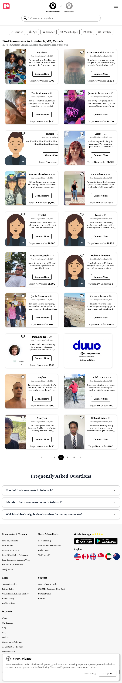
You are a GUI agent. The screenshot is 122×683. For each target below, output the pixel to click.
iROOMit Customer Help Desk (51, 589)
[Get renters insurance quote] (88, 351)
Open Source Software (12, 642)
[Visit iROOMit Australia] (116, 559)
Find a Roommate (10, 540)
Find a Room (8, 545)
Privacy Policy (8, 589)
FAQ (4, 632)
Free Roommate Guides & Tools (16, 559)
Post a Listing (44, 540)
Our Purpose (7, 623)
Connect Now (42, 73)
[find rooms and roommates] (61, 6)
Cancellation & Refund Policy (15, 593)
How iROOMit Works (47, 584)
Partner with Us (9, 651)
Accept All (107, 673)
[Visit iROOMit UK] (93, 559)
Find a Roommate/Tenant (49, 545)
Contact (41, 598)
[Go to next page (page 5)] (80, 457)
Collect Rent (43, 550)
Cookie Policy (8, 598)
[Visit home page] (6, 6)
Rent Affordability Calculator (15, 555)
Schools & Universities (12, 564)
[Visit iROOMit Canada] (85, 559)
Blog (4, 627)
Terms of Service (9, 584)
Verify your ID (8, 569)
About (5, 618)
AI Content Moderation (12, 646)
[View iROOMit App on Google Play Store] (106, 543)
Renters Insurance (10, 550)
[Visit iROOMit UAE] (108, 559)
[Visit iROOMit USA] (77, 559)
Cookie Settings (8, 603)
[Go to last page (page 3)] (41, 457)
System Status (44, 593)
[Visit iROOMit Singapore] (101, 559)
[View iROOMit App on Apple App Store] (84, 543)
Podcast (5, 637)
